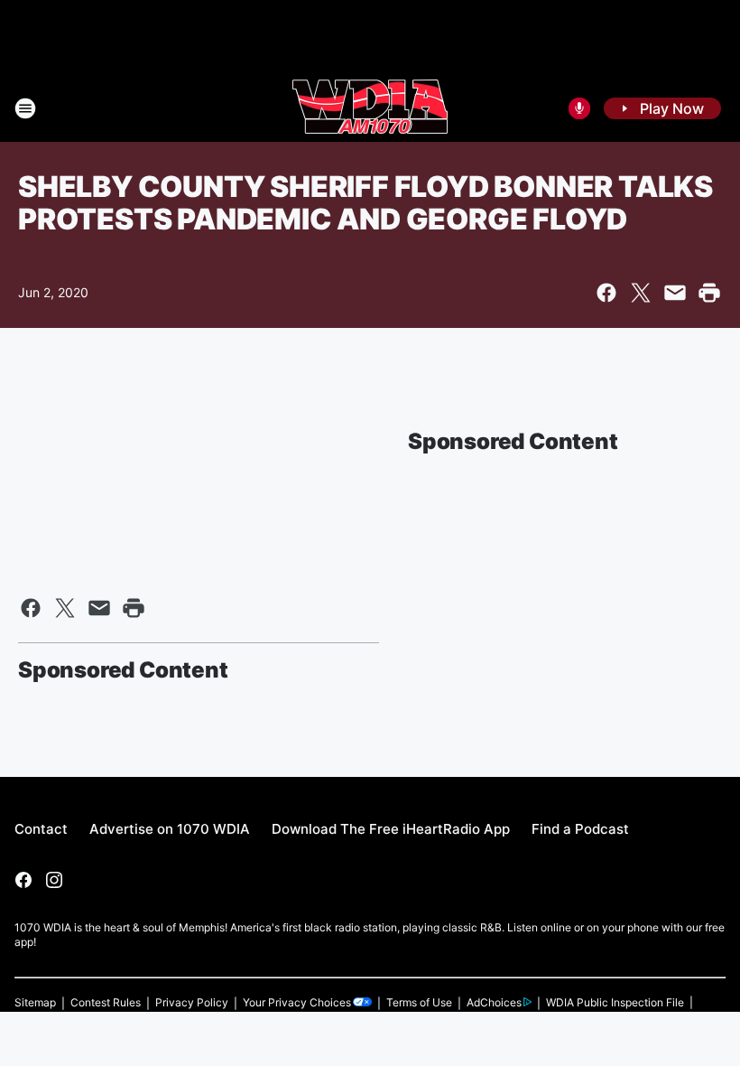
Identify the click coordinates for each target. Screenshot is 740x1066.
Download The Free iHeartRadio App (391, 828)
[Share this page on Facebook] (606, 292)
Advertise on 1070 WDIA (169, 828)
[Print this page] (709, 292)
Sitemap (35, 1002)
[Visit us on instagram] (54, 880)
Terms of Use (419, 1002)
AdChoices (494, 1002)
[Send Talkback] (579, 108)
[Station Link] (370, 108)
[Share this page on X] (640, 292)
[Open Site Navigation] (25, 108)
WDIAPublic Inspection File (615, 1002)
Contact (41, 828)
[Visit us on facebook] (23, 880)
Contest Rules (105, 1002)
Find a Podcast (580, 828)
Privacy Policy (191, 1002)
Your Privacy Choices (297, 1002)
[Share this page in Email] (675, 292)
